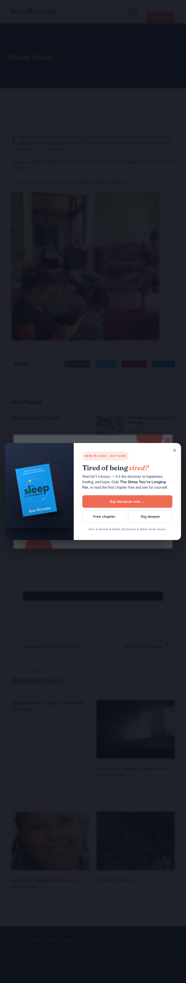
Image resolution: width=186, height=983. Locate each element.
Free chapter (104, 516)
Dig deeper (150, 516)
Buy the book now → (127, 501)
